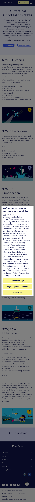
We (4, 214)
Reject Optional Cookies (17, 286)
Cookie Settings (17, 280)
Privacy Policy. (12, 273)
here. (19, 275)
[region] (17, 251)
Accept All (17, 292)
